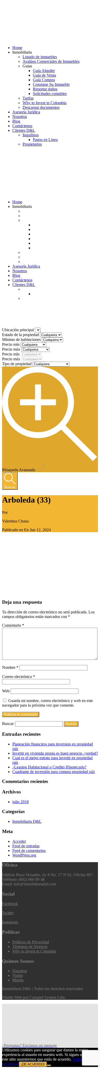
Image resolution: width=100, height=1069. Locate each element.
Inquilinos (31, 135)
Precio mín (11, 344)
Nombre (10, 667)
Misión (18, 980)
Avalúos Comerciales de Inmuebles (51, 61)
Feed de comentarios (29, 850)
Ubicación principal (18, 330)
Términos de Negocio (29, 946)
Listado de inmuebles (40, 57)
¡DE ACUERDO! (33, 1064)
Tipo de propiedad (17, 364)
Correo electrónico (18, 676)
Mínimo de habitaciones (22, 339)
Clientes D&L (23, 130)
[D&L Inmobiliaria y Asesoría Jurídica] (40, 39)
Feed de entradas (25, 846)
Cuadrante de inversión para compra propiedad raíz (53, 771)
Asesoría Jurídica (26, 112)
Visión (17, 975)
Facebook (10, 903)
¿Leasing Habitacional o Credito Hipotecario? (49, 767)
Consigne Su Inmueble (51, 84)
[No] (49, 1065)
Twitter (8, 913)
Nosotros (19, 116)
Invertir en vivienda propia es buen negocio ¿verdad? (55, 753)
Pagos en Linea (45, 139)
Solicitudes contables (50, 93)
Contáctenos (22, 126)
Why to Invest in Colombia (44, 103)
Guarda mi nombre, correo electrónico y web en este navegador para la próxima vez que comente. (47, 702)
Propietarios (32, 144)
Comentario (13, 625)
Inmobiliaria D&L (27, 821)
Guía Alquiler (44, 70)
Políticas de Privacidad (30, 942)
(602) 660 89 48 (21, 154)
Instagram (10, 922)
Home (17, 47)
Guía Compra (44, 80)
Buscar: (8, 723)
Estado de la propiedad (21, 334)
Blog (16, 121)
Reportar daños (45, 89)
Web (5, 691)
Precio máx (11, 349)
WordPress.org (24, 855)
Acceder (19, 841)
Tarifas (28, 98)
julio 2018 (20, 802)
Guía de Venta (44, 75)
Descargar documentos (41, 107)
